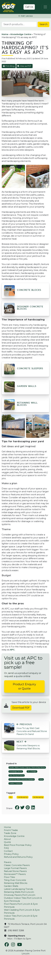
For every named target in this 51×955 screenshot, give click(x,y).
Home (5, 34)
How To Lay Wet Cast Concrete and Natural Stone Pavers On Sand (32, 729)
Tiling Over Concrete (15, 880)
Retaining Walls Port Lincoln (19, 892)
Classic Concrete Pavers (17, 865)
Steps (41, 779)
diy (10, 797)
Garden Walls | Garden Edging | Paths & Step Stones (27, 767)
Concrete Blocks (29, 290)
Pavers (7, 862)
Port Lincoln (26, 16)
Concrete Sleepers (30, 368)
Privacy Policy (11, 854)
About (7, 839)
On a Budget (32, 771)
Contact (8, 851)
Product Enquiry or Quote (24, 686)
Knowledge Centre (20, 34)
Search (43, 24)
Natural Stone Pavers (15, 871)
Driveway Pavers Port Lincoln (19, 895)
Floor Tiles (9, 877)
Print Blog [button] (9, 66)
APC (12, 649)
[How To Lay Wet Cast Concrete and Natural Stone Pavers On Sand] (9, 728)
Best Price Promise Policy (17, 845)
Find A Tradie (11, 830)
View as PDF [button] (25, 66)
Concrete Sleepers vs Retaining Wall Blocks (28, 745)
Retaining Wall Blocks (27, 404)
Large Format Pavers (15, 868)
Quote (7, 842)
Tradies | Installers (15, 783)
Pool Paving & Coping (16, 775)
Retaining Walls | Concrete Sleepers (21, 779)
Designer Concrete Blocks (30, 308)
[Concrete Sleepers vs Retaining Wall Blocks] (9, 745)
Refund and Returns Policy (18, 857)
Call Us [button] (29, 7)
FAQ (6, 848)
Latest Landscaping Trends (18, 889)
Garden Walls (26, 386)
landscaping (38, 797)
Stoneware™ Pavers (15, 874)
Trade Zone (10, 833)
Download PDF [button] (21, 707)
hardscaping (22, 797)
